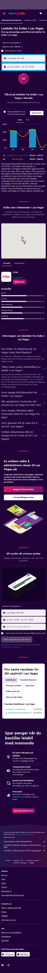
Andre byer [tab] (30, 686)
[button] (4, 13)
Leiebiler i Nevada (32, 860)
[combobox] (12, 43)
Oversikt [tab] (6, 263)
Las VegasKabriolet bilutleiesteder (18, 713)
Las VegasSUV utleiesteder (15, 709)
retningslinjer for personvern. (11, 647)
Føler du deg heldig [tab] (14, 697)
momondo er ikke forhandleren (18, 842)
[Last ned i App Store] (23, 954)
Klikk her (32, 379)
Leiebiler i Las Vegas (20, 863)
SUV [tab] (27, 120)
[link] (19, 281)
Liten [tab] (20, 120)
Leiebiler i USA (18, 860)
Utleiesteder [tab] (19, 263)
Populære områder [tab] (13, 686)
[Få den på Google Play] (8, 954)
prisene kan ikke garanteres (24, 834)
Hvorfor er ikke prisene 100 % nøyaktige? (22, 851)
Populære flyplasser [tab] (28, 680)
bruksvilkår (33, 644)
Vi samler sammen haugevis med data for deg (22, 846)
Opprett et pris (19, 797)
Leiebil (8, 860)
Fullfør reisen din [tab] (13, 691)
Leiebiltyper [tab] (11, 680)
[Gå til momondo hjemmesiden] (17, 13)
